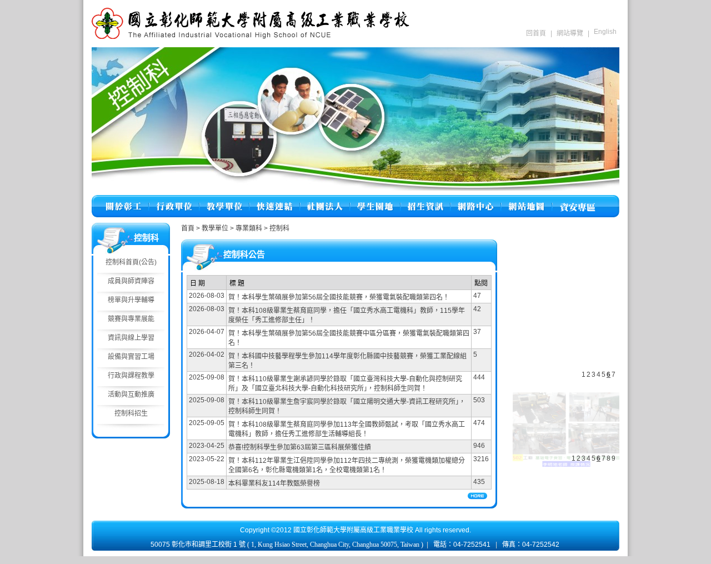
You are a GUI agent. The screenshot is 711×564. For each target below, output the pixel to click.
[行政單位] (174, 199)
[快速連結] (274, 199)
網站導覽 (570, 33)
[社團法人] (325, 199)
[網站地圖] (527, 199)
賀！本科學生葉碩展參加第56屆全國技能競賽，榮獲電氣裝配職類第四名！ (338, 297)
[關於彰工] (123, 199)
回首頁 (536, 33)
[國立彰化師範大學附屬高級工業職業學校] (251, 37)
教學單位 (216, 228)
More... (477, 496)
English (605, 32)
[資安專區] (577, 199)
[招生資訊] (425, 199)
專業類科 (250, 228)
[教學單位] (224, 199)
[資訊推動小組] (475, 199)
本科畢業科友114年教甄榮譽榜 (274, 483)
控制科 (279, 228)
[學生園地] (375, 199)
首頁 (187, 228)
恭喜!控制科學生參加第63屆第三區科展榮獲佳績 (299, 447)
